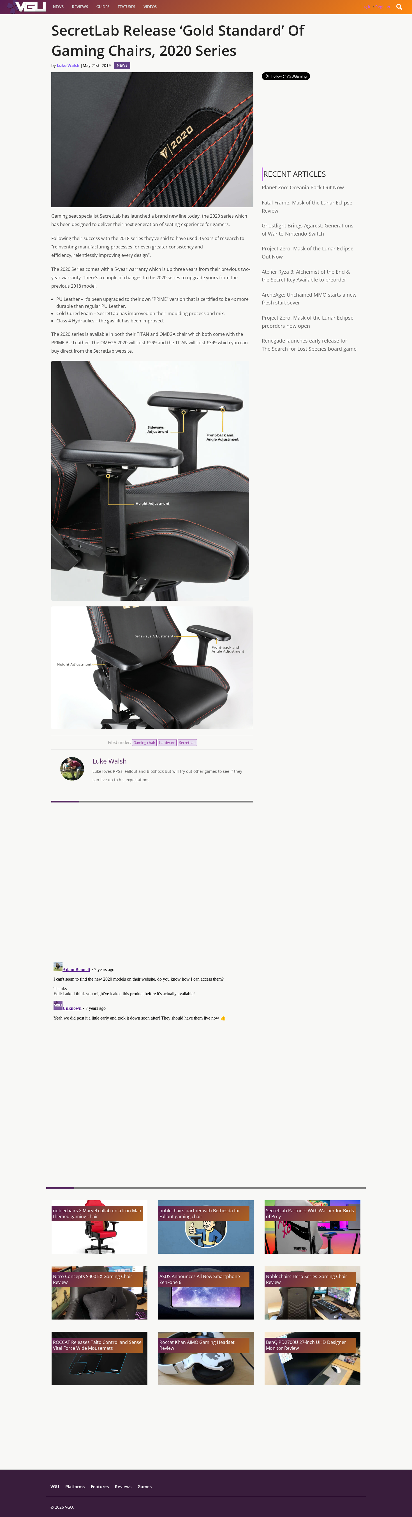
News (58, 6)
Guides (102, 6)
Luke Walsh (68, 65)
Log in (366, 6)
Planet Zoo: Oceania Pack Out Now (303, 187)
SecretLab (187, 742)
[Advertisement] (152, 1139)
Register (383, 6)
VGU (54, 1486)
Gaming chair (144, 742)
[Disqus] (152, 881)
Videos (150, 6)
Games (145, 1486)
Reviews (80, 6)
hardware (167, 742)
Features (126, 6)
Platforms (75, 1486)
